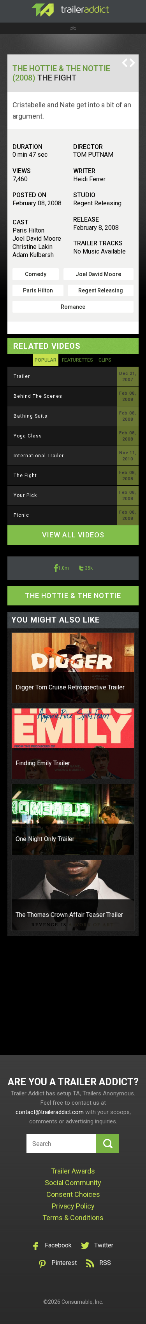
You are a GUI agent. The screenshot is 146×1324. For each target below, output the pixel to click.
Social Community (73, 1183)
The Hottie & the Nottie (73, 595)
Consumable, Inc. (82, 1302)
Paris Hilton (38, 290)
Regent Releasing (100, 290)
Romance (73, 307)
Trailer (22, 376)
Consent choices (73, 1194)
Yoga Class (28, 436)
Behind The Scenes (38, 396)
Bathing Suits (30, 416)
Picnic (21, 515)
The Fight (25, 475)
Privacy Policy (73, 1206)
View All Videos (73, 535)
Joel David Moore (98, 274)
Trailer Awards (73, 1171)
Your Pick (25, 495)
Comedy (35, 274)
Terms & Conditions (73, 1218)
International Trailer (39, 455)
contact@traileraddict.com (50, 1112)
